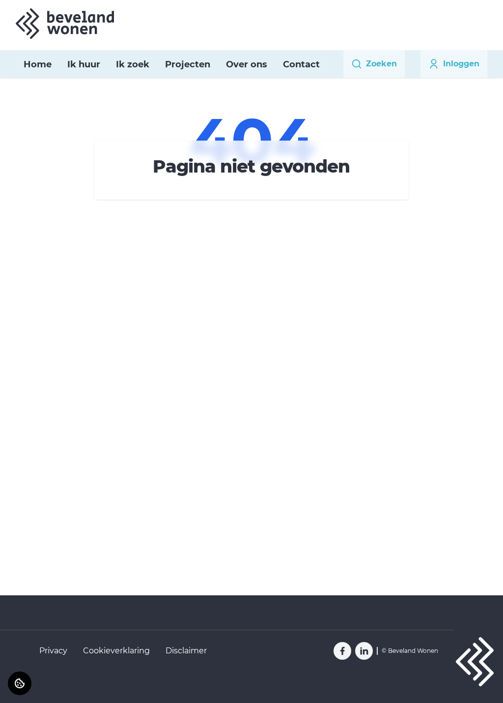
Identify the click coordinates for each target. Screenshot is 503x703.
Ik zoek (132, 64)
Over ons (246, 64)
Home (38, 64)
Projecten (187, 64)
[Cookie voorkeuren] (19, 683)
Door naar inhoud (42, 13)
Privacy (53, 650)
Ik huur (83, 64)
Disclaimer (186, 650)
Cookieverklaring (116, 650)
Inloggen (461, 63)
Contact (301, 64)
